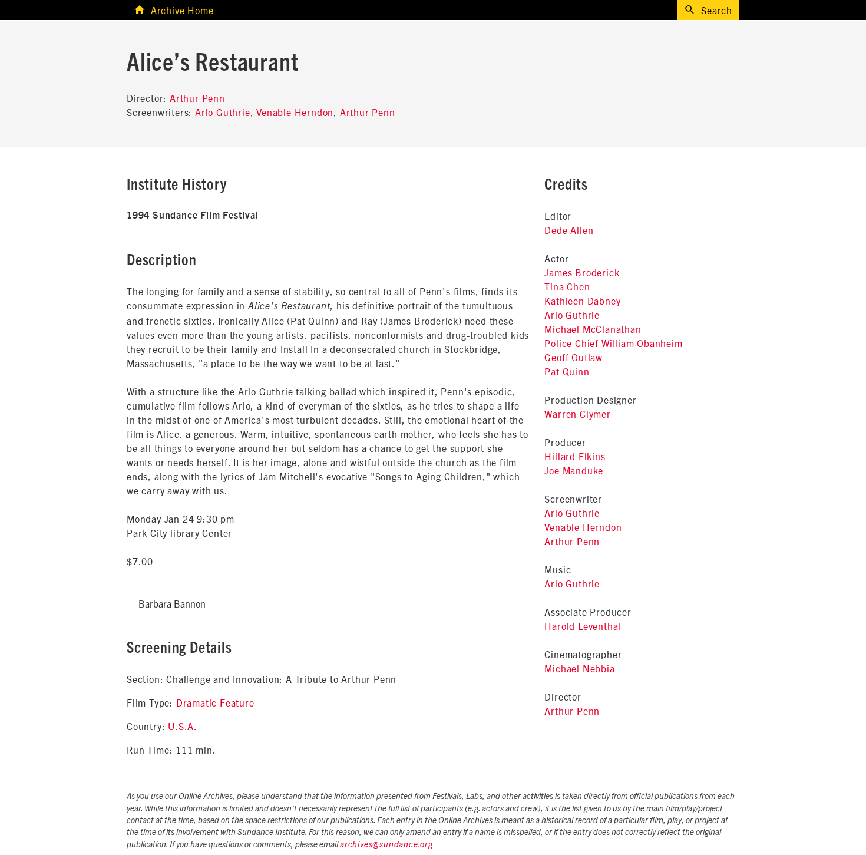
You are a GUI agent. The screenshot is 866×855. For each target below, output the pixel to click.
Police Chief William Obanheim (613, 343)
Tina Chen (567, 286)
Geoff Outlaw (573, 357)
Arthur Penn (197, 98)
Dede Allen (568, 230)
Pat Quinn (566, 371)
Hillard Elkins (574, 456)
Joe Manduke (573, 470)
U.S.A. (182, 726)
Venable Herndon (294, 112)
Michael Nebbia (579, 668)
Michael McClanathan (592, 329)
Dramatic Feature (215, 702)
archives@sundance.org (386, 845)
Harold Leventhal (582, 626)
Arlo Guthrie (222, 112)
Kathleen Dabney (582, 300)
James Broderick (581, 272)
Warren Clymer (577, 414)
